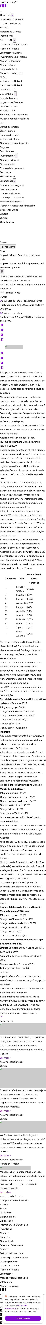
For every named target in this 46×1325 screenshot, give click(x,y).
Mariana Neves (12, 292)
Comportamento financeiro (14, 1200)
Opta (2, 486)
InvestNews (6, 1229)
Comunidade (7, 1241)
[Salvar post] (2, 272)
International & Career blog (14, 1224)
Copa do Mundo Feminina (16, 372)
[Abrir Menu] (1, 11)
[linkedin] (2, 325)
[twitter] (2, 335)
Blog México (6, 1220)
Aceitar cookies (23, 1318)
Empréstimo (6, 1273)
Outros (3, 296)
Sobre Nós (5, 1237)
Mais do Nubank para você (14, 1277)
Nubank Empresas (9, 1286)
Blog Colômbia (8, 1216)
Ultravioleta (6, 1282)
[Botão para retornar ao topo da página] (1, 1017)
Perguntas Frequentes (11, 1245)
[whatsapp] (2, 340)
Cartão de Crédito (9, 1163)
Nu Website (6, 1212)
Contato (4, 1249)
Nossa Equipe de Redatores (14, 1257)
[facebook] (2, 330)
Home (3, 1208)
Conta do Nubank (9, 1269)
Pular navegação (8, 2)
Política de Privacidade (11, 1253)
